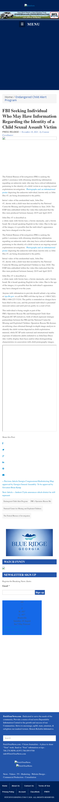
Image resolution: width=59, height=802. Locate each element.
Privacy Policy (8, 792)
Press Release (10, 131)
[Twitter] (3, 449)
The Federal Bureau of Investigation (17, 515)
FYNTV (47, 792)
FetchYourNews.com (12, 744)
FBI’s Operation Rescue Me (41, 501)
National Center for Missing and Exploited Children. (23, 508)
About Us (16, 786)
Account (22, 792)
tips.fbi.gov (9, 296)
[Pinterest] (3, 468)
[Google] (3, 456)
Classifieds (35, 792)
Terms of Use (44, 786)
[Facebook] (2, 443)
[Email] (3, 474)
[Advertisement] (29, 58)
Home (9, 97)
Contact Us (29, 786)
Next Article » (8, 492)
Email (6, 585)
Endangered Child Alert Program (16, 501)
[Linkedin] (3, 462)
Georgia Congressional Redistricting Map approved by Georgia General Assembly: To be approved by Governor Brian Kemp (28, 484)
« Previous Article (10, 481)
